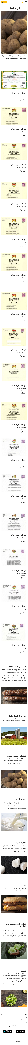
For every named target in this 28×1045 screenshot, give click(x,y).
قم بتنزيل (23, 99)
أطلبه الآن (4, 2)
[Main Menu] (25, 2)
